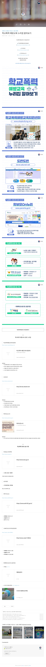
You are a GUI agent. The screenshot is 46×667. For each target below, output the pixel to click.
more (43, 625)
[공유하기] (6, 606)
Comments (5, 642)
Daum (23, 665)
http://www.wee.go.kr (7, 454)
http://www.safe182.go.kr (7, 497)
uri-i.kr (8, 566)
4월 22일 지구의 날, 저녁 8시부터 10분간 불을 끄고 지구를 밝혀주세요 (13, 618)
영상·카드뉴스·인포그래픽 (11, 611)
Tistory (30, 665)
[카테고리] (3, 2)
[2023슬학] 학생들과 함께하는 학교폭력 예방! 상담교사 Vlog (12, 614)
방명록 (20, 24)
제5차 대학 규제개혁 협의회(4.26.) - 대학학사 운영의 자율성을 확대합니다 (14, 615)
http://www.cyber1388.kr (7, 532)
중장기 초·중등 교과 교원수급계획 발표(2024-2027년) (11, 616)
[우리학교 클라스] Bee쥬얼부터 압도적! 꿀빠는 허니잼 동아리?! (12, 619)
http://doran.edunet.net (23, 50)
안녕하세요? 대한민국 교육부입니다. (10, 651)
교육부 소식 (4, 611)
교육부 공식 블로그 (23, 9)
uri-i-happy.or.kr (16, 585)
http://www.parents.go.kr (23, 55)
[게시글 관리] (8, 606)
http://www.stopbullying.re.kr (23, 45)
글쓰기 (16, 24)
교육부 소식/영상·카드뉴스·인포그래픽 (10, 31)
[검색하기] (43, 2)
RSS (25, 24)
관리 (29, 24)
